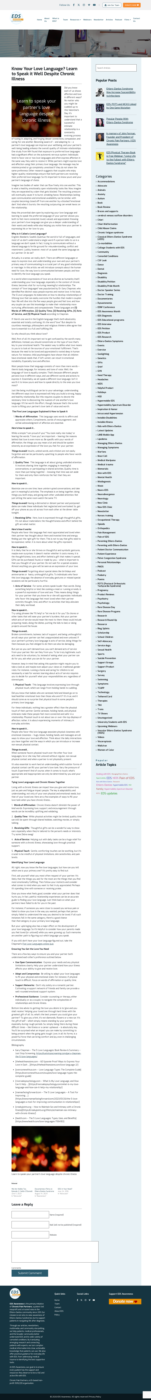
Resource (102, 624)
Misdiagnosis (104, 481)
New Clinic (103, 502)
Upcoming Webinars (107, 726)
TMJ (100, 705)
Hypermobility (101, 778)
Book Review (104, 207)
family (99, 789)
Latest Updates (105, 430)
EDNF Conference (106, 307)
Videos (101, 737)
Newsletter (99, 20)
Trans (100, 709)
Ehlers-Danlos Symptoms (110, 341)
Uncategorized (105, 717)
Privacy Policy (95, 1397)
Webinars (87, 20)
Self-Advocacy (105, 641)
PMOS (101, 566)
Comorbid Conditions (108, 256)
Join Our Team (113, 5)
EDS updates (109, 793)
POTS (98, 793)
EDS (109, 778)
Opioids (101, 524)
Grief (100, 366)
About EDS (59, 1311)
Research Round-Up (107, 620)
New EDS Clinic (105, 507)
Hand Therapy (104, 375)
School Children (105, 637)
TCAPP (101, 688)
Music (100, 485)
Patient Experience (107, 553)
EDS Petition (104, 328)
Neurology (103, 498)
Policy (57, 1315)
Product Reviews (106, 594)
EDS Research (104, 337)
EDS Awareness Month (109, 311)
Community (103, 252)
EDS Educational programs (111, 320)
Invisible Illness (105, 422)
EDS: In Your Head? (65, 1189)
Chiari (100, 219)
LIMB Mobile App (106, 434)
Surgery (102, 671)
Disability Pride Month (109, 286)
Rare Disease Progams (109, 611)
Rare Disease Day (106, 607)
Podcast (118, 20)
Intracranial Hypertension (110, 413)
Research (102, 615)
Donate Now (130, 5)
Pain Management (106, 532)
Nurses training (105, 515)
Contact (58, 1307)
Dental (101, 269)
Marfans (102, 451)
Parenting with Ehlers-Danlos (112, 545)
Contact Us (136, 19)
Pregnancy (103, 590)
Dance (101, 264)
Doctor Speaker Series (109, 290)
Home (39, 20)
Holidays (102, 392)
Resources (74, 20)
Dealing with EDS (103, 774)
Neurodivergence (106, 494)
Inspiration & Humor (107, 409)
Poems (101, 579)
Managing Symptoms (108, 447)
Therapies (102, 700)
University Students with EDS (112, 722)
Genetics (102, 358)
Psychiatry (103, 598)
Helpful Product (105, 388)
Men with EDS (104, 473)
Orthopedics (104, 528)
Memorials (103, 468)
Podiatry (102, 575)
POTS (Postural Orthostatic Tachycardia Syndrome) (112, 584)
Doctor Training (105, 294)
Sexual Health (104, 649)
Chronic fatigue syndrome (111, 232)
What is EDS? (55, 19)
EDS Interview (104, 324)
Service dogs (104, 645)
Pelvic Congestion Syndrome (112, 558)
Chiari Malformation (108, 224)
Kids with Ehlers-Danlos (109, 426)
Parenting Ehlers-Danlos (110, 541)
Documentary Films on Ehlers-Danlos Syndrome (44, 1190)
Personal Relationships (109, 562)
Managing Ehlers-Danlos (110, 443)
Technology (103, 692)
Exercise (102, 349)
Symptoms (103, 683)
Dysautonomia (105, 303)
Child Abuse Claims (107, 228)
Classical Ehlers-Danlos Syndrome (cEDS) (115, 238)
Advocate (102, 185)
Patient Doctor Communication (113, 549)
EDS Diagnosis (105, 315)
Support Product (106, 666)
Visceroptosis (104, 741)
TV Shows (103, 713)
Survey (101, 675)
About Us (47, 19)
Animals (102, 190)
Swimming (103, 679)
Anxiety (101, 194)
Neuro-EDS (103, 490)
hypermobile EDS (120, 785)
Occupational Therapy (108, 519)
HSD (100, 396)
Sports (101, 654)
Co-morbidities (105, 243)
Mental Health (105, 477)
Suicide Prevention (107, 658)
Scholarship (103, 632)
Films (126, 20)
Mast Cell (102, 456)
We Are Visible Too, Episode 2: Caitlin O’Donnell (22, 1190)
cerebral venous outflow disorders (115, 215)
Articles (109, 20)
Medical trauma (105, 464)
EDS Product (104, 332)
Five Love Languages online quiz (38, 944)
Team (65, 20)
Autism (101, 198)
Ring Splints (103, 628)
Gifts (100, 362)
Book (100, 202)
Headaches (103, 379)
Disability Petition (106, 281)
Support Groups (105, 662)
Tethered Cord (105, 696)
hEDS (100, 383)
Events (101, 345)
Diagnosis (102, 273)
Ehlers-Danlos (104, 785)
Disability (102, 277)
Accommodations (106, 181)
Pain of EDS (103, 536)
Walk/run (102, 745)
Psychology (103, 603)
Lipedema (102, 439)
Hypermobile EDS (106, 400)
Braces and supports (108, 211)
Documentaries (105, 298)
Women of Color (106, 750)
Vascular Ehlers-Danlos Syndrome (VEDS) (115, 731)
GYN (100, 371)
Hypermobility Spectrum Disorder (114, 405)
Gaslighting (103, 354)
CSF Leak (102, 260)
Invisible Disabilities (107, 417)
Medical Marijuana (106, 460)
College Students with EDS (111, 247)
